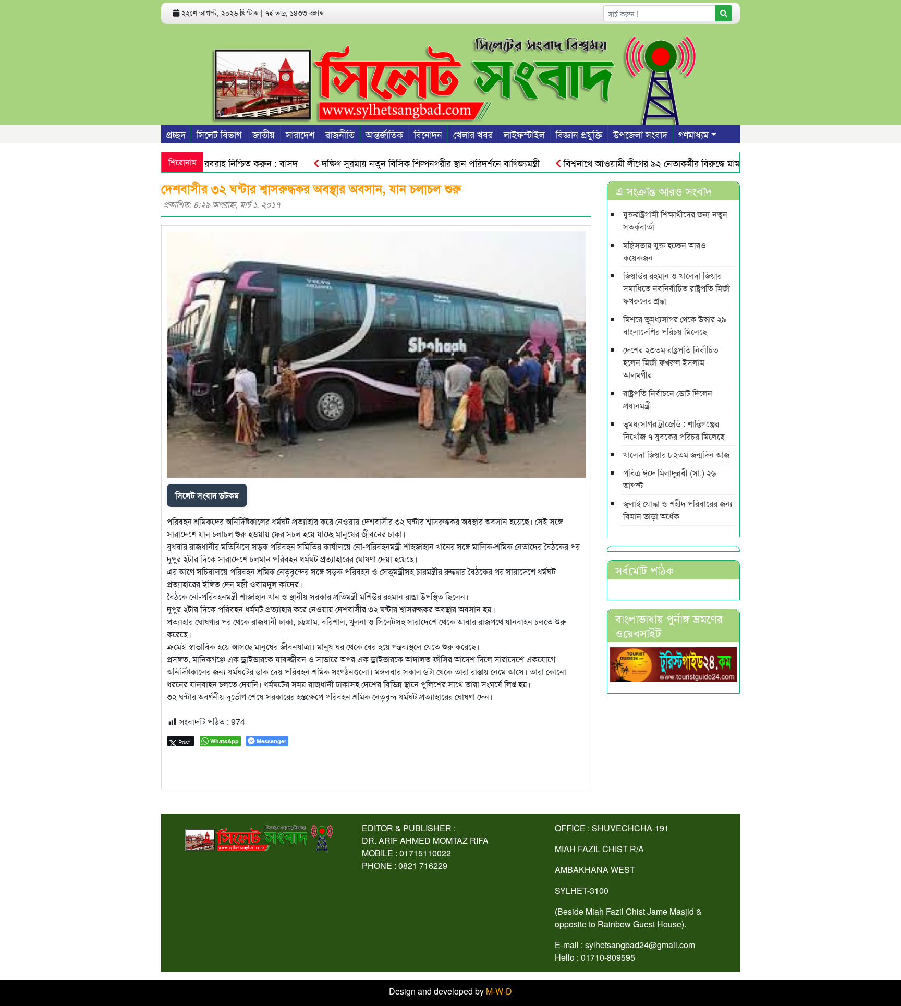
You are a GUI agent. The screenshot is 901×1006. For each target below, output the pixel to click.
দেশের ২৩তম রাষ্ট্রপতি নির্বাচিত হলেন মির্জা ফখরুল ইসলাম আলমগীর (671, 362)
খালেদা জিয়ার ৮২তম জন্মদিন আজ (676, 454)
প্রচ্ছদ (176, 134)
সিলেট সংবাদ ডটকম (207, 495)
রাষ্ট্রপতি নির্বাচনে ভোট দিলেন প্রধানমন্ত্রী (667, 399)
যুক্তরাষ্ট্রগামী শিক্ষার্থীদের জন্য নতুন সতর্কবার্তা (675, 220)
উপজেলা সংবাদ (640, 134)
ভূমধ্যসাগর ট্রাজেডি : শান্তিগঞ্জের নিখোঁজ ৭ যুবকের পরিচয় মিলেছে (674, 430)
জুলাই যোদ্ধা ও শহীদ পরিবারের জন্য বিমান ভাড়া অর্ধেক (678, 510)
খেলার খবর (473, 134)
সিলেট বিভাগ (219, 134)
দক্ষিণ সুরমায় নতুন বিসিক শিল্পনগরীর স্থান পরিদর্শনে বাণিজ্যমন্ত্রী (407, 162)
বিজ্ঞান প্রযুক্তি (579, 134)
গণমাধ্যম (693, 134)
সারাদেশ (300, 134)
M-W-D (499, 991)
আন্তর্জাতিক (384, 134)
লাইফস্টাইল (524, 134)
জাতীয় (263, 134)
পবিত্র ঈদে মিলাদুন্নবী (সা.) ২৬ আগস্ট (669, 479)
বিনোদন (428, 134)
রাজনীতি (340, 134)
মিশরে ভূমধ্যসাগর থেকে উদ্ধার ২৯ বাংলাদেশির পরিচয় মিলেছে (674, 325)
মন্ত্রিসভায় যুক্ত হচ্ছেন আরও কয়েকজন (664, 251)
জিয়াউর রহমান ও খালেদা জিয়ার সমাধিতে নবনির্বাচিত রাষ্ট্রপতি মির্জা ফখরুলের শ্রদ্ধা (676, 288)
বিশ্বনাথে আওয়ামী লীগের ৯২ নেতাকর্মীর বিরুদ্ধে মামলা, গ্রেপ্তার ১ (649, 162)
